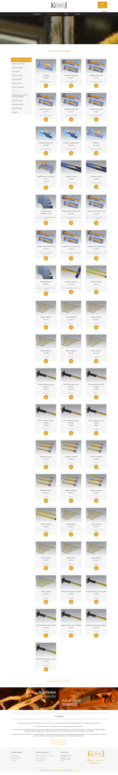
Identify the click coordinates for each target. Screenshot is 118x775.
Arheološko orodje (17, 105)
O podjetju (36, 14)
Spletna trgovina (52, 14)
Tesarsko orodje (17, 79)
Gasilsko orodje (16, 83)
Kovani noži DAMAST (18, 64)
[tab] (59, 50)
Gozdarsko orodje (17, 76)
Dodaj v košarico (46, 85)
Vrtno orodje (16, 72)
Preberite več (59, 742)
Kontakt (77, 14)
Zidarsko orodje (17, 91)
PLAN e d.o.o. (75, 770)
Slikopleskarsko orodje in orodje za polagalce (20, 96)
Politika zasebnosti (58, 770)
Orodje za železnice (18, 87)
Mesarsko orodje (17, 101)
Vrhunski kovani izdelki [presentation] (59, 51)
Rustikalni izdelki (17, 68)
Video (66, 14)
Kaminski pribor (17, 108)
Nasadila (14, 112)
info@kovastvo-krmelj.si (47, 756)
